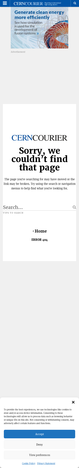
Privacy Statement (46, 463)
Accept (39, 434)
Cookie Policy (28, 463)
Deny (39, 444)
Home (41, 231)
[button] (73, 402)
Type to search (13, 213)
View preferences (39, 455)
